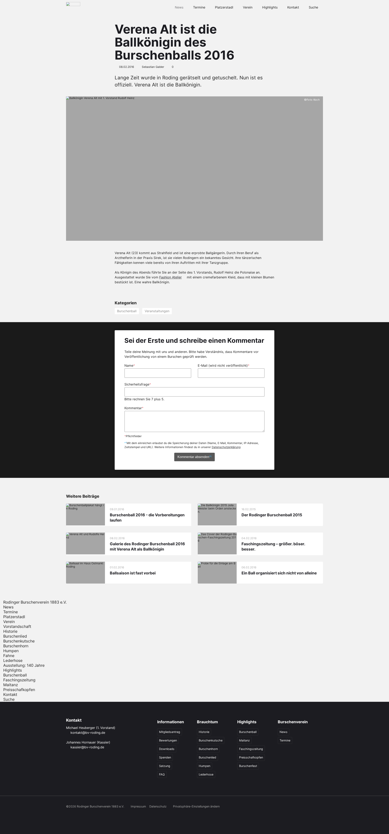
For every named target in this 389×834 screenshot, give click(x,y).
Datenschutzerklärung (226, 447)
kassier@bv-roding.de (87, 747)
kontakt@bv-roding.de (88, 733)
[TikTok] (293, 807)
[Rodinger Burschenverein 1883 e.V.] (73, 7)
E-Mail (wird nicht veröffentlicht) (223, 365)
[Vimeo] (311, 807)
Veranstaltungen (157, 311)
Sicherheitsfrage (137, 384)
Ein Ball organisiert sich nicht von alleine (279, 573)
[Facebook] (275, 807)
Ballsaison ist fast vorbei (133, 573)
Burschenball (127, 311)
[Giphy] (320, 807)
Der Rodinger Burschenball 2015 (272, 514)
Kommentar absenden (194, 457)
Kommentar (133, 408)
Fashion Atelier (170, 277)
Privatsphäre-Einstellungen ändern (196, 806)
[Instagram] (284, 807)
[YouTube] (302, 807)
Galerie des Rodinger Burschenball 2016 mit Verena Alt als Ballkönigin (147, 547)
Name (129, 365)
